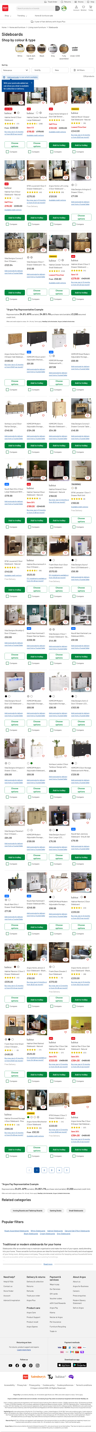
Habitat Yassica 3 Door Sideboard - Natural (36, 493)
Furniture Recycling (58, 1326)
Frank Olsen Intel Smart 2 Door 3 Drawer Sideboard (14, 1045)
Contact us (8, 1286)
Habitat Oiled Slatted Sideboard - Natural (35, 1044)
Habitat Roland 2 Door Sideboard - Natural (58, 490)
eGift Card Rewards (58, 1303)
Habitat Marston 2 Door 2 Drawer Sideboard (15, 972)
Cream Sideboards (47, 1233)
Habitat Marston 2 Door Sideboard (80, 902)
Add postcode (13, 77)
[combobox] (35, 8)
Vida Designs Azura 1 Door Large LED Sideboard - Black (57, 836)
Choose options (14, 145)
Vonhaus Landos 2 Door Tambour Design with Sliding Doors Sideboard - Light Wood (59, 765)
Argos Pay (54, 1308)
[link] (15, 112)
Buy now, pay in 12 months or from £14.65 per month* (14, 1134)
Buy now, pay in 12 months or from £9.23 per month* (80, 917)
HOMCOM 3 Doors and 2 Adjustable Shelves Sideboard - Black (36, 358)
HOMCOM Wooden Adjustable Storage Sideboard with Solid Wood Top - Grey (35, 702)
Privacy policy (34, 1385)
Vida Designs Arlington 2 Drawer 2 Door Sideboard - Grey (15, 769)
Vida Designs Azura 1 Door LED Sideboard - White (80, 566)
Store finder (8, 1291)
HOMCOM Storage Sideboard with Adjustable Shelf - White (59, 362)
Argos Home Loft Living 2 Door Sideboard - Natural (58, 187)
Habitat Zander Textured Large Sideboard (37, 118)
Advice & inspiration (12, 1300)
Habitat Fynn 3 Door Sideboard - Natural (12, 193)
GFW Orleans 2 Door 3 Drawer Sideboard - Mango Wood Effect (57, 1116)
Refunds (30, 1291)
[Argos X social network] (24, 1365)
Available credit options (35, 135)
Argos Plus (31, 1300)
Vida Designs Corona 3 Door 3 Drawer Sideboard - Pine (14, 260)
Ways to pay (54, 1284)
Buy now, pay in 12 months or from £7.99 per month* (36, 511)
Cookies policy (49, 1385)
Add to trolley (59, 145)
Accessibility (9, 1385)
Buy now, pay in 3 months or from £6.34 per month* (59, 501)
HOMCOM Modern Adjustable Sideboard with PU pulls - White (35, 769)
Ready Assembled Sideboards (16, 1231)
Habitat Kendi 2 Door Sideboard (13, 118)
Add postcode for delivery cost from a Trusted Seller (80, 203)
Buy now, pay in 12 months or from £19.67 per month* (14, 366)
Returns (30, 1286)
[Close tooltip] (31, 82)
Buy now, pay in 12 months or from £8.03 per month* (14, 133)
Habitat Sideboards (55, 1231)
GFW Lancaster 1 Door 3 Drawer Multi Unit (80, 493)
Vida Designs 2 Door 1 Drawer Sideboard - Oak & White (58, 635)
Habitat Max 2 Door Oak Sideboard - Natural (58, 1047)
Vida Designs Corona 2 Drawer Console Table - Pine (80, 425)
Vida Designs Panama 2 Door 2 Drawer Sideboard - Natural (14, 832)
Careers (76, 1291)
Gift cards (54, 1294)
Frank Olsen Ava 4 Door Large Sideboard (58, 565)
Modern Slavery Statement (79, 1301)
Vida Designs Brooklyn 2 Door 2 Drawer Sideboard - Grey (14, 632)
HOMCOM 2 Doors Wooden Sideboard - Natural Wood (57, 425)
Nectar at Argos (56, 1317)
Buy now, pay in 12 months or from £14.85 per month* (58, 987)
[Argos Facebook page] (17, 1365)
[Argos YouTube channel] (10, 1365)
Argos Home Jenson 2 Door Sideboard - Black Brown (36, 969)
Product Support (33, 1317)
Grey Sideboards (63, 1233)
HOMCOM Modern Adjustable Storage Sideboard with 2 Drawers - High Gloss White (57, 702)
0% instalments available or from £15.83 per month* (59, 576)
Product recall (32, 1322)
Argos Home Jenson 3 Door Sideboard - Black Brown (80, 969)
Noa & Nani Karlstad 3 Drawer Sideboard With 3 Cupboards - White (37, 902)
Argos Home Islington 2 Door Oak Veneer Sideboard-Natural (58, 115)
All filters (81, 70)
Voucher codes (56, 1298)
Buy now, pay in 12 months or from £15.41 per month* (80, 1065)
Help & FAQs (8, 1281)
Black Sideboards (31, 1233)
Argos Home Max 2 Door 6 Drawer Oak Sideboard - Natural (81, 1122)
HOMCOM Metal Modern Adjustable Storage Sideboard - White (58, 903)
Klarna (52, 1312)
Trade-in (53, 1331)
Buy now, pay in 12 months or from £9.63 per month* (80, 136)
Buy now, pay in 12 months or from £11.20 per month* (80, 283)
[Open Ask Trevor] (63, 8)
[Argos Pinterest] (31, 1365)
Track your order (33, 1295)
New (57, 70)
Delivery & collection (35, 1281)
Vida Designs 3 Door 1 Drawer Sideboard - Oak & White (36, 263)
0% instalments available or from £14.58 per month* (36, 579)
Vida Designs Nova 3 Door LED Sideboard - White (13, 702)
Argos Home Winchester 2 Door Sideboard (37, 1122)
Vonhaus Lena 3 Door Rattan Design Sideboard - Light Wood (14, 425)
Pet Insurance (55, 1322)
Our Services (55, 1289)
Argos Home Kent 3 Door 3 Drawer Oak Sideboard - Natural (15, 355)
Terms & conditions (84, 1385)
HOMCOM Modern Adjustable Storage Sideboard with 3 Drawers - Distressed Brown (35, 425)
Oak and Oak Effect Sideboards (77, 1231)
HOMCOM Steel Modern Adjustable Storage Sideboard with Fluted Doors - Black (80, 355)
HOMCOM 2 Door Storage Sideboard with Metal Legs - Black (81, 769)
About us (76, 1281)
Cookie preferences (65, 1385)
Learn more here (24, 1350)
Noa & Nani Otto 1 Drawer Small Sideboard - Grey (14, 906)
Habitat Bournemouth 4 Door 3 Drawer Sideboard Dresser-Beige (36, 565)
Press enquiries (79, 1295)
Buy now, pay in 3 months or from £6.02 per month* (37, 983)
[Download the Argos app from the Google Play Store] (80, 1366)
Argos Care (31, 1312)
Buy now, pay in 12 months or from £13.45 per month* (14, 987)
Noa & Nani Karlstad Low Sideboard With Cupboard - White (81, 634)
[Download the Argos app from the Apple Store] (64, 1366)
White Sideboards (38, 1231)
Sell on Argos (78, 1308)
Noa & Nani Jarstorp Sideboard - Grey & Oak (80, 835)
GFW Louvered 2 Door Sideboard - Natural (13, 562)
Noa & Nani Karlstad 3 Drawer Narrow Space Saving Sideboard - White (36, 634)
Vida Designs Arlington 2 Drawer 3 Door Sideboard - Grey (81, 191)
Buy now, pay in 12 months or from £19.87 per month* (14, 1059)
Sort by (5, 65)
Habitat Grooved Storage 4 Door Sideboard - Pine (15, 1119)
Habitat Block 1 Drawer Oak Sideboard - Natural (80, 118)
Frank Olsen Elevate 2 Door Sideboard (58, 972)
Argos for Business (81, 1286)
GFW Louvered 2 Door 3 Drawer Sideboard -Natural (36, 187)
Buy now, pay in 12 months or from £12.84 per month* (58, 1065)
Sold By (38, 70)
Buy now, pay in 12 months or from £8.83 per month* (58, 1131)
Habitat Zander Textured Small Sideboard (59, 266)
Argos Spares (32, 1326)
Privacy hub (22, 1385)
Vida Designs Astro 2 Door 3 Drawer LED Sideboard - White (79, 702)
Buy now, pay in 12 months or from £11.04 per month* (36, 201)
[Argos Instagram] (37, 1365)
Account (7, 1295)
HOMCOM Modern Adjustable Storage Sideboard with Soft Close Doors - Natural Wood (35, 836)
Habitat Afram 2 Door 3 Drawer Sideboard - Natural (80, 265)
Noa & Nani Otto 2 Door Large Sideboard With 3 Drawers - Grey (14, 490)
